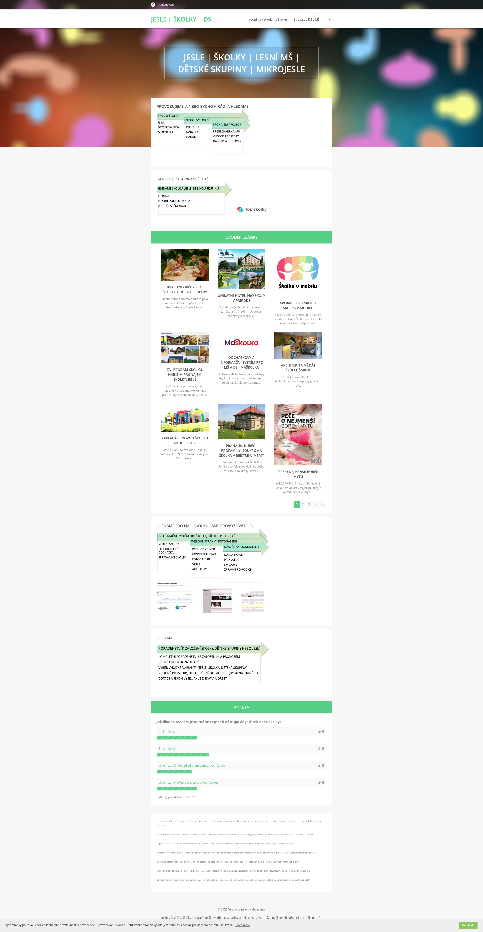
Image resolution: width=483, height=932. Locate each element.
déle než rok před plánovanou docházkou (188, 782)
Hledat (153, 4)
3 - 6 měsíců (167, 748)
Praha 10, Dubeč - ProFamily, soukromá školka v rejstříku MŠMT (241, 450)
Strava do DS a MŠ (307, 19)
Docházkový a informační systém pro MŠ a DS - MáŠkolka (241, 362)
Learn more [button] (242, 925)
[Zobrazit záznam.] (185, 280)
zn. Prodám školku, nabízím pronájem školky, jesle (185, 374)
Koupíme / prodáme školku (267, 19)
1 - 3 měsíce (167, 731)
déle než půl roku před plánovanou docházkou (192, 765)
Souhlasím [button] (468, 925)
